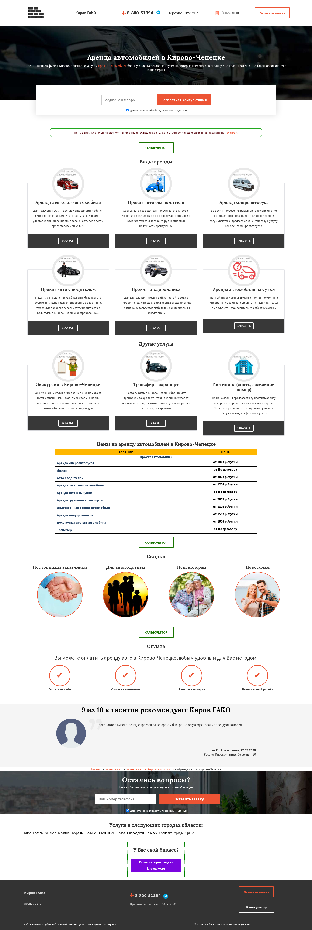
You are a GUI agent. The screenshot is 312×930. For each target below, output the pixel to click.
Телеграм (231, 133)
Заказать (68, 241)
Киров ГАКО (34, 892)
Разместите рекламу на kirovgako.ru (156, 865)
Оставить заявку (272, 13)
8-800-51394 (140, 13)
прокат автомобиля (112, 66)
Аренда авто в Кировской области (150, 769)
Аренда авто (114, 769)
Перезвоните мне (182, 13)
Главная (96, 769)
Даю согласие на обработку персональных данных (158, 110)
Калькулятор (229, 13)
